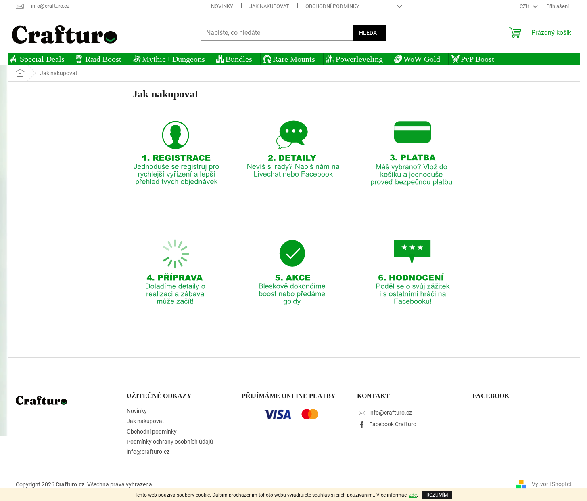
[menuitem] (40, 59)
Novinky (222, 6)
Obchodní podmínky (332, 6)
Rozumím (437, 495)
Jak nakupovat (269, 6)
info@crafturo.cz (148, 451)
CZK (525, 6)
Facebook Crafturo (392, 424)
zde (413, 495)
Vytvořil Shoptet (552, 484)
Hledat (369, 32)
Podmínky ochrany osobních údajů (170, 441)
